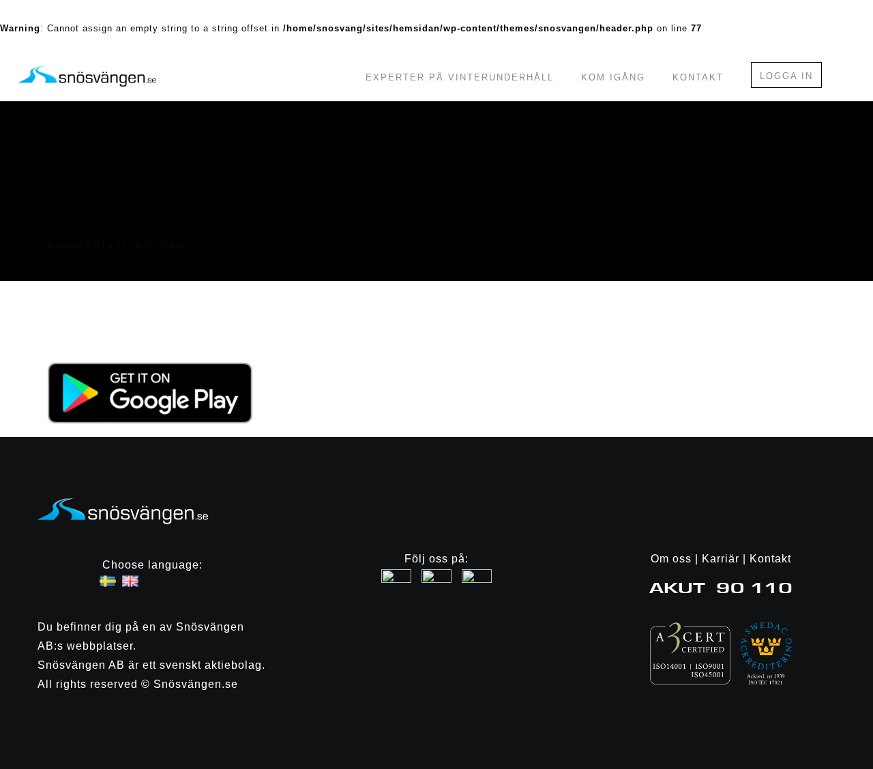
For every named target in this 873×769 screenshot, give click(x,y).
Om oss (671, 558)
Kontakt (698, 77)
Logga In (786, 76)
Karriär (720, 558)
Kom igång (613, 77)
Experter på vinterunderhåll (460, 77)
